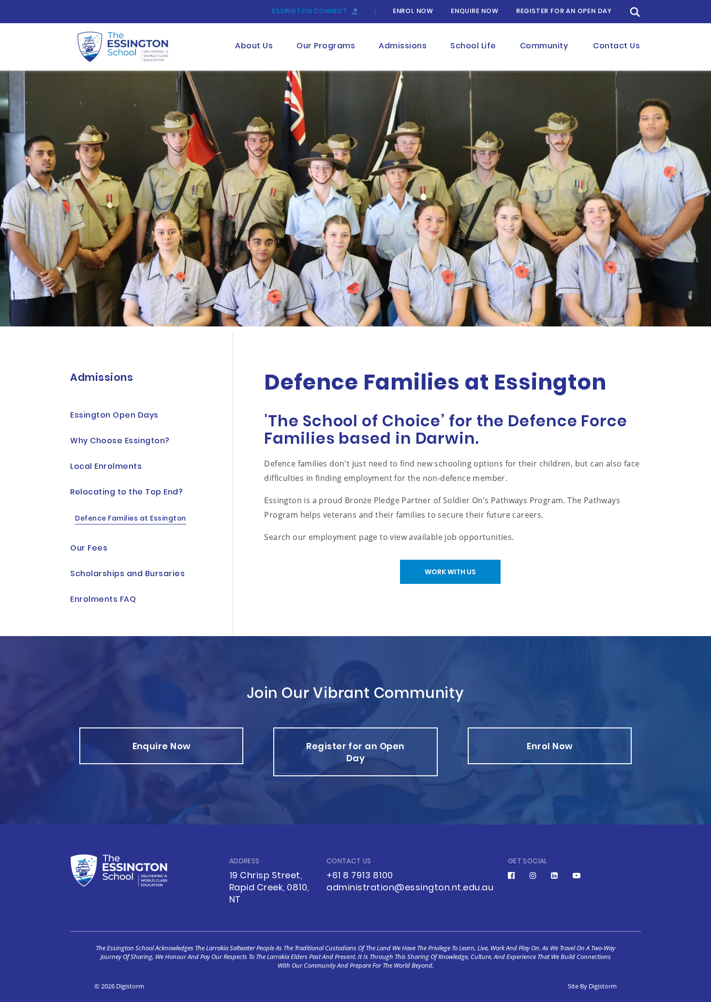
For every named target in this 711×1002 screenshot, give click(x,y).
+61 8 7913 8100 (359, 876)
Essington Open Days (114, 416)
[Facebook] (511, 875)
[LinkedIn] (554, 875)
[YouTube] (577, 875)
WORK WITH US (450, 572)
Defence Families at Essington (130, 519)
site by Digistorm (592, 986)
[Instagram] (533, 875)
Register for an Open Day (564, 11)
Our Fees (88, 549)
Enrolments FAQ (103, 600)
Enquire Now (475, 11)
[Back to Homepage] (127, 47)
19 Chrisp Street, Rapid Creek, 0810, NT (269, 888)
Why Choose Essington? (120, 441)
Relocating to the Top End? (126, 493)
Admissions (101, 378)
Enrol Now (413, 11)
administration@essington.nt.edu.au (409, 888)
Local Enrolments (106, 467)
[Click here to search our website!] (635, 11)
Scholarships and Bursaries (127, 574)
